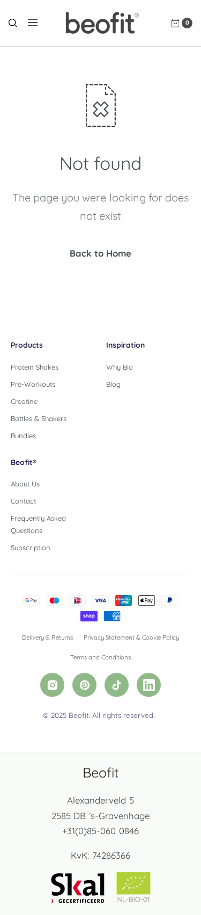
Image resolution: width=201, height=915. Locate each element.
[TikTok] (117, 685)
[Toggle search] (13, 23)
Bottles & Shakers (38, 418)
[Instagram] (52, 685)
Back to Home (100, 253)
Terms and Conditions (100, 657)
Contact (23, 501)
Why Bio (119, 367)
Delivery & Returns (47, 637)
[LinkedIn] (149, 685)
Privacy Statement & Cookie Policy (131, 637)
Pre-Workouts (33, 384)
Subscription (30, 547)
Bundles (23, 435)
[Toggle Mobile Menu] (39, 23)
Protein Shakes (34, 367)
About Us (25, 483)
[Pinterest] (84, 685)
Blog (113, 384)
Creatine (24, 401)
